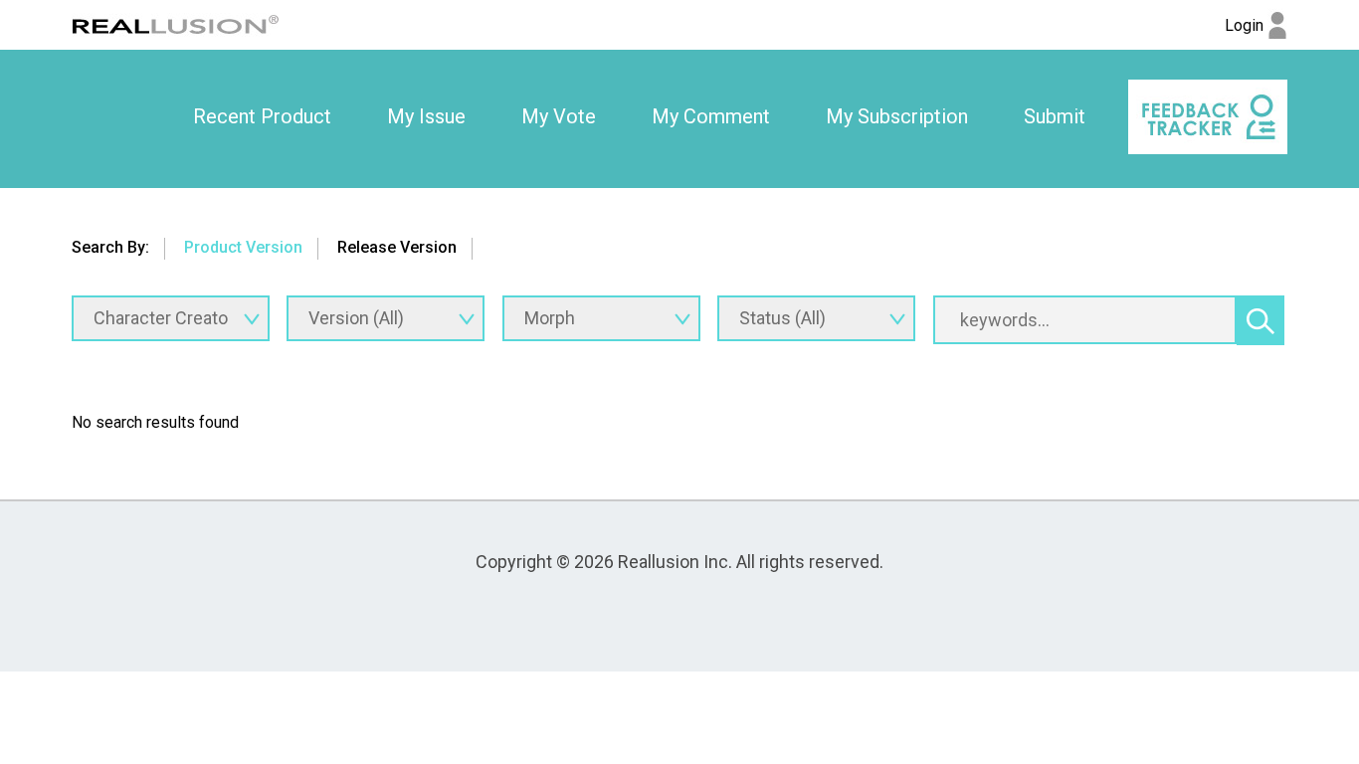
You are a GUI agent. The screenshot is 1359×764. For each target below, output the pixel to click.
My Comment (711, 116)
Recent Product (262, 116)
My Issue (426, 116)
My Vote (558, 116)
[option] (262, 117)
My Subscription (897, 116)
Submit (1054, 116)
